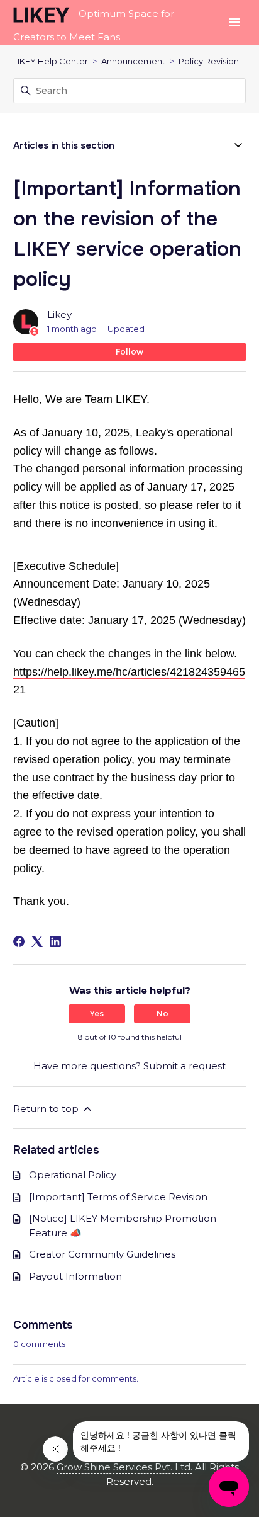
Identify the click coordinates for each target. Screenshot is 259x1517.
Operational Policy (72, 1175)
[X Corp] (37, 941)
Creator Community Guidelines (102, 1254)
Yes (97, 1013)
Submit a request (184, 1066)
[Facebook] (19, 941)
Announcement (133, 61)
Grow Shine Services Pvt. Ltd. (124, 1467)
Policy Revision (209, 61)
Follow (129, 351)
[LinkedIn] (55, 941)
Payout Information (75, 1276)
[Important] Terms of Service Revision (118, 1197)
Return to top (47, 1109)
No (162, 1013)
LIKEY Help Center (50, 61)
